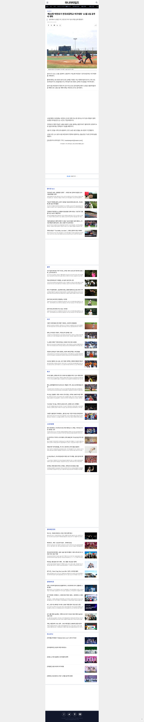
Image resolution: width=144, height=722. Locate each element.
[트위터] (51, 25)
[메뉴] (47, 2)
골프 (47, 6)
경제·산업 (91, 6)
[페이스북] (48, 25)
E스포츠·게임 (62, 6)
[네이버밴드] (57, 25)
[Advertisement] (72, 103)
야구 (51, 6)
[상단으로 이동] (142, 719)
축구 (55, 6)
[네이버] (75, 714)
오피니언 (68, 6)
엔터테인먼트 (76, 6)
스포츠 (58, 6)
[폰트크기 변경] (95, 25)
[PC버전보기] (80, 714)
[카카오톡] (54, 25)
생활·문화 (83, 6)
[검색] (96, 2)
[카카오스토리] (69, 714)
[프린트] (60, 25)
